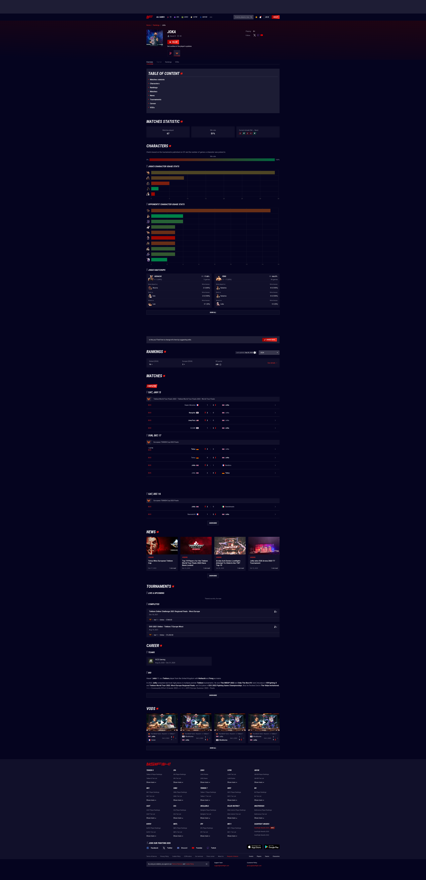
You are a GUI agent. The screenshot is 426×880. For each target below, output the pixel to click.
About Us (221, 856)
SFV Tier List (204, 832)
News (152, 95)
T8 (170, 17)
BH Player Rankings (260, 792)
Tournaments (155, 99)
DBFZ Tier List (231, 796)
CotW (195, 17)
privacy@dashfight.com (254, 865)
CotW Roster (231, 778)
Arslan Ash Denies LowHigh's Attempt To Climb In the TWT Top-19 (228, 539)
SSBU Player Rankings (180, 792)
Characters (155, 84)
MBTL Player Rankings (180, 828)
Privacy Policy (164, 856)
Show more (150, 782)
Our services (199, 856)
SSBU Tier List (177, 796)
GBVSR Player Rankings (261, 774)
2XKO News (204, 778)
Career (153, 103)
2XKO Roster (204, 774)
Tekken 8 (150, 770)
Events (251, 856)
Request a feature (232, 856)
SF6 (178, 17)
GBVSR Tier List (259, 778)
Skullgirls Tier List (205, 814)
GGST (148, 806)
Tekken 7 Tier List (205, 796)
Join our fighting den (160, 843)
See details (271, 363)
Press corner (210, 856)
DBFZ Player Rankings (234, 792)
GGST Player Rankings (153, 810)
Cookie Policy (176, 856)
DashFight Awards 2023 (261, 831)
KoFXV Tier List (151, 832)
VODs (152, 107)
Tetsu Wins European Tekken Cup (158, 538)
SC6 (174, 806)
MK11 (229, 824)
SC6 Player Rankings (179, 810)
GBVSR (204, 17)
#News (151, 557)
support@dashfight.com (221, 865)
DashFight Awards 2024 (261, 828)
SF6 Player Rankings (179, 774)
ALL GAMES (160, 17)
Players (259, 856)
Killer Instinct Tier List (234, 814)
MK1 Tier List (150, 796)
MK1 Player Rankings (152, 792)
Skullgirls (204, 806)
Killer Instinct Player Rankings (236, 810)
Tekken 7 (203, 788)
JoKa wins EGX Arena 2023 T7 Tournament (263, 538)
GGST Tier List (150, 814)
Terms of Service (151, 856)
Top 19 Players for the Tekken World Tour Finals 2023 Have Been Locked (194, 539)
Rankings (154, 88)
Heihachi (158, 276)
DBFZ (229, 788)
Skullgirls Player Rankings (208, 810)
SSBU (175, 788)
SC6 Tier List (177, 814)
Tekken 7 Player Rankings (208, 792)
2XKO (186, 17)
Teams (267, 856)
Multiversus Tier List (260, 814)
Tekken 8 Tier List (151, 778)
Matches (153, 92)
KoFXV (148, 824)
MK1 (148, 788)
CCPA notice (188, 856)
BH (255, 788)
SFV (201, 824)
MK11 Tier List (231, 832)
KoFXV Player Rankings (153, 828)
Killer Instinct (233, 806)
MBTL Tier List (177, 832)
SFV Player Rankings (206, 828)
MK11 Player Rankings (234, 828)
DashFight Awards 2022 (261, 835)
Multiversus (259, 806)
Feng (224, 276)
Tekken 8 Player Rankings (154, 774)
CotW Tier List (231, 774)
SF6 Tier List (177, 778)
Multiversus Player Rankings (263, 810)
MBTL (175, 824)
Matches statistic (157, 80)
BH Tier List (257, 796)
